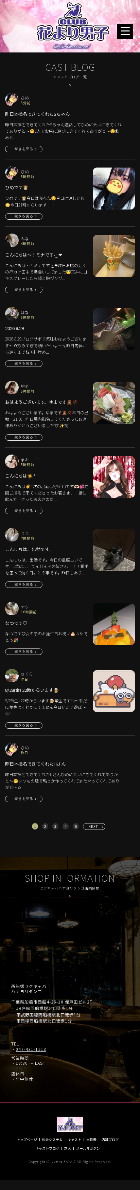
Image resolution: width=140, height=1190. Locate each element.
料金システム (52, 1139)
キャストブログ (47, 1148)
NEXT (93, 826)
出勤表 (91, 1139)
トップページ (27, 1139)
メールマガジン (88, 1148)
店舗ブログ (110, 1139)
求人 (67, 1148)
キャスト (74, 1139)
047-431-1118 (31, 1049)
